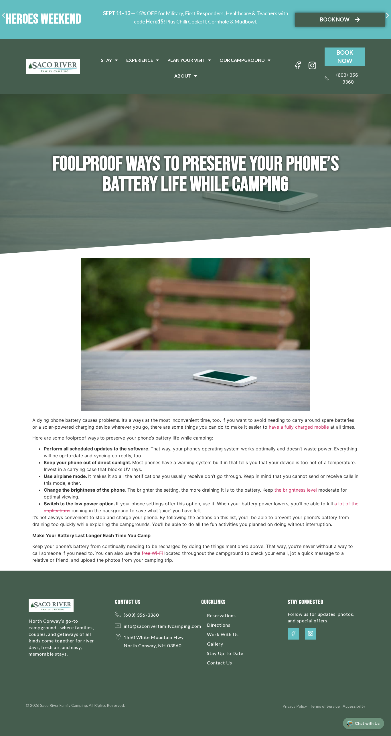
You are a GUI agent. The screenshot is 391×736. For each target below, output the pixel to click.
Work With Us (223, 634)
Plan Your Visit (186, 60)
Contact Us (219, 662)
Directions (218, 625)
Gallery (215, 643)
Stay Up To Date (225, 653)
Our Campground (242, 60)
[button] (3, 15)
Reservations (221, 615)
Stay (106, 60)
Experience (139, 60)
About (182, 75)
